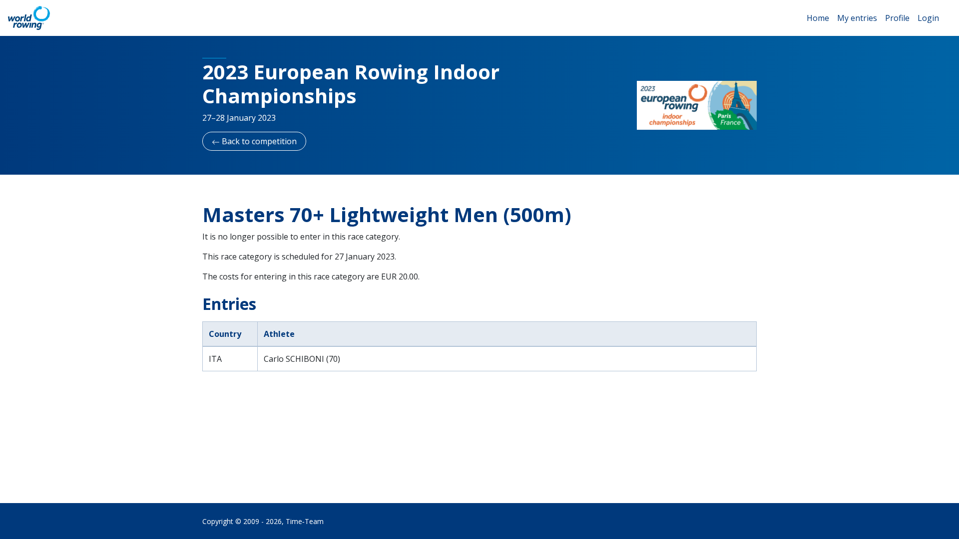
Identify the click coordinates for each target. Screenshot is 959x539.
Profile (897, 17)
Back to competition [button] (258, 141)
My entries (857, 17)
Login (928, 17)
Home (818, 17)
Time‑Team (305, 521)
